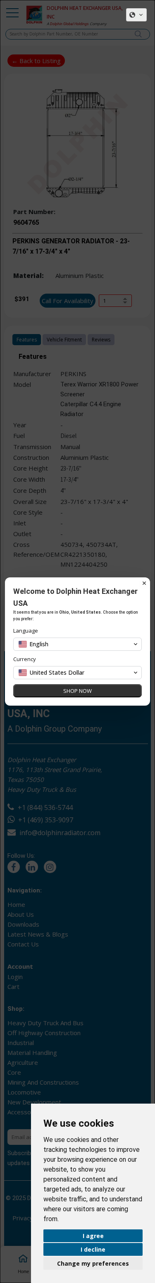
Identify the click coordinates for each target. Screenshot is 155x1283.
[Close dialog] (144, 583)
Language (25, 630)
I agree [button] (93, 1236)
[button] (136, 14)
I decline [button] (93, 1249)
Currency (24, 659)
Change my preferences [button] (93, 1263)
